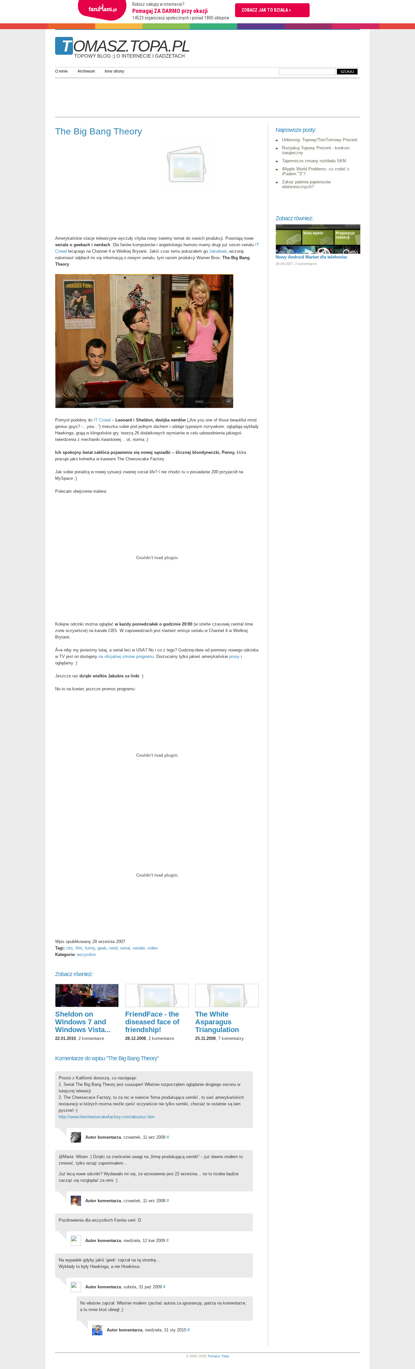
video (153, 948)
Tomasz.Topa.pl (126, 48)
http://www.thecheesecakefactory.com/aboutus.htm (107, 1116)
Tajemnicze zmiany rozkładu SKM (314, 160)
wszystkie (86, 954)
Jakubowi (218, 251)
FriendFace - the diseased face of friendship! (152, 1022)
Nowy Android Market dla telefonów (311, 257)
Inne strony (114, 71)
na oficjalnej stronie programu (126, 656)
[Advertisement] (173, 95)
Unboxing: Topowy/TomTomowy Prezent (319, 139)
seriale (139, 948)
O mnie (61, 71)
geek (102, 948)
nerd (113, 948)
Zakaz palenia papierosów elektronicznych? (306, 184)
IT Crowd (102, 420)
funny (90, 948)
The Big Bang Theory (98, 131)
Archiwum (86, 71)
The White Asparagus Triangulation (217, 1022)
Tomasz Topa (218, 1356)
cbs (69, 948)
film (79, 948)
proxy (234, 656)
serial (125, 948)
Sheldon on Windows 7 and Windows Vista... (83, 1022)
